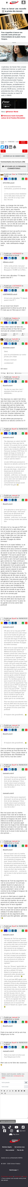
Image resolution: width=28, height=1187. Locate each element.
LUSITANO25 (17, 253)
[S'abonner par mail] (15, 148)
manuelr (15, 377)
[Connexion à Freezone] (24, 2)
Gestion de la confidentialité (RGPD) (11, 1158)
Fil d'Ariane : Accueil (7, 1176)
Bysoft (14, 429)
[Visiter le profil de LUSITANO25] (1, 254)
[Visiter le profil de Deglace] (1, 319)
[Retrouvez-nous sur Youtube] (17, 1127)
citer (5, 179)
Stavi (14, 174)
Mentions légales (7, 1147)
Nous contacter (10, 1150)
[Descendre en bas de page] (13, 179)
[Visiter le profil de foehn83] (1, 339)
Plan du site (20, 1150)
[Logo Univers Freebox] (14, 2)
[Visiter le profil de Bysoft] (1, 429)
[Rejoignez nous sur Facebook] (5, 1131)
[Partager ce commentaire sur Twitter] (9, 179)
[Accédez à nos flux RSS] (4, 1127)
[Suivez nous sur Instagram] (12, 1131)
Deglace (15, 318)
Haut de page (13, 1170)
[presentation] (1, 1091)
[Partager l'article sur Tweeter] (3, 148)
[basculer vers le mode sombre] (6, 2)
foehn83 (15, 339)
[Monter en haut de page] (15, 179)
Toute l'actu (17, 1176)
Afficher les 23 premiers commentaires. (15, 167)
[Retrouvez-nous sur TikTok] (10, 1127)
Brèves (25, 1176)
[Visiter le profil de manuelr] (1, 377)
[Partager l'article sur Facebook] (7, 148)
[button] (1, 1091)
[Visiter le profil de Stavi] (1, 175)
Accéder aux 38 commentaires (14, 156)
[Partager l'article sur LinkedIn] (11, 148)
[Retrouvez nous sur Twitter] (23, 1127)
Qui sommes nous (20, 1147)
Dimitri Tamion (23, 142)
